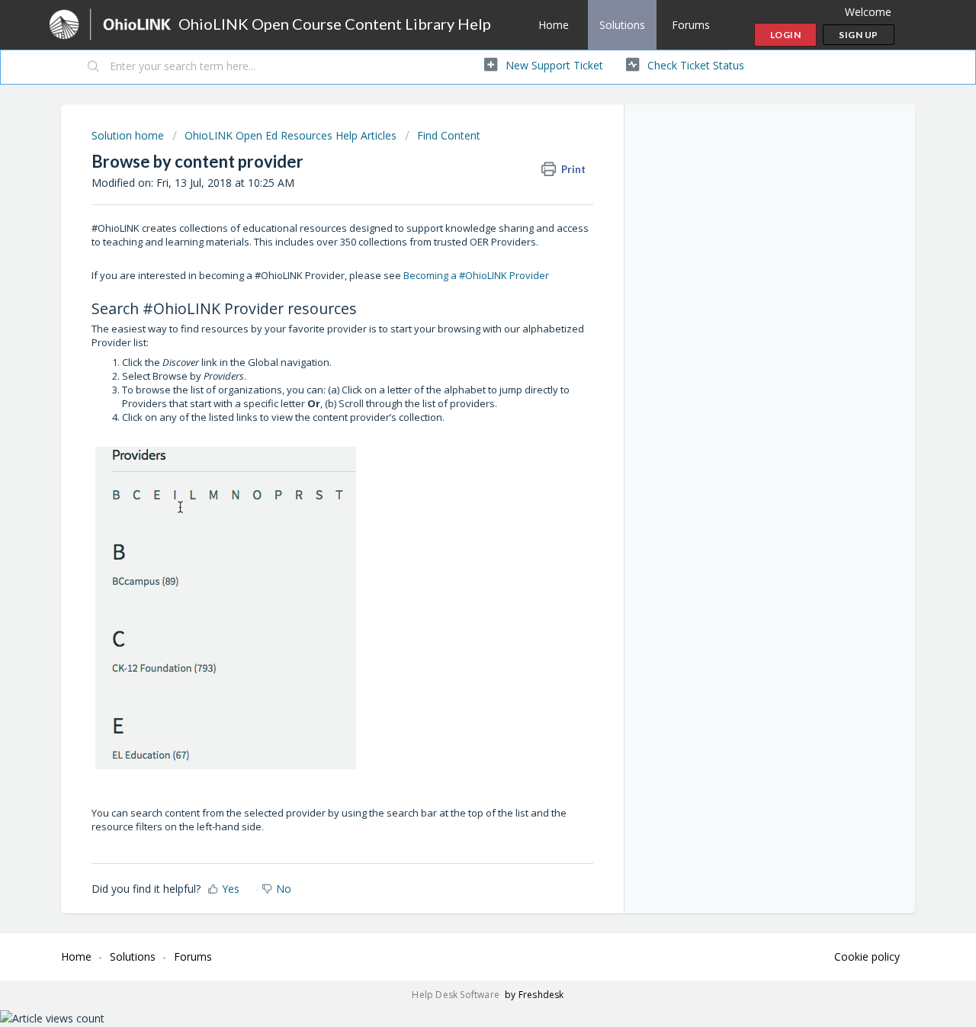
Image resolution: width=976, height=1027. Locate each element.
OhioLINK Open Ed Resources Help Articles (290, 135)
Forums (691, 25)
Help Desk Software (457, 994)
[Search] (93, 67)
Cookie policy (867, 956)
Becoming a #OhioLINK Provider (476, 275)
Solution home (129, 135)
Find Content (448, 135)
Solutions (622, 25)
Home (553, 25)
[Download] (460, 316)
